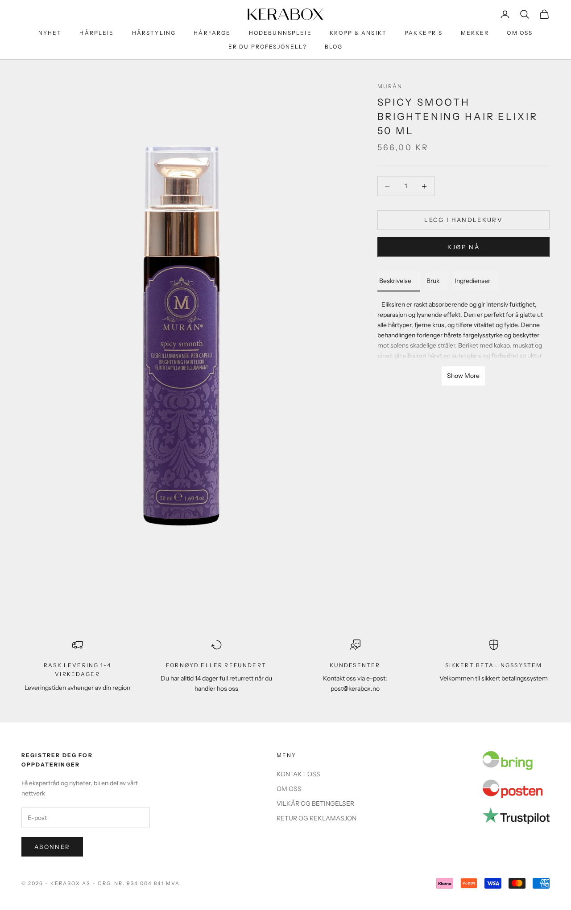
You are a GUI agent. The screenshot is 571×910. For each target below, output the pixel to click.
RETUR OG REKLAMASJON (316, 818)
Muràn (390, 86)
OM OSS (520, 32)
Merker (475, 32)
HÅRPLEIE (96, 32)
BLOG (334, 46)
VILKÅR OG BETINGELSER (315, 803)
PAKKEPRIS (424, 32)
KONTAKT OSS (298, 774)
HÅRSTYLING (154, 32)
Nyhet (50, 32)
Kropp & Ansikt (358, 32)
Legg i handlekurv (463, 220)
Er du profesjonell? (267, 46)
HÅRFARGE (212, 32)
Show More (463, 376)
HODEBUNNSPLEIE (280, 32)
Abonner (52, 846)
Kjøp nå (463, 247)
